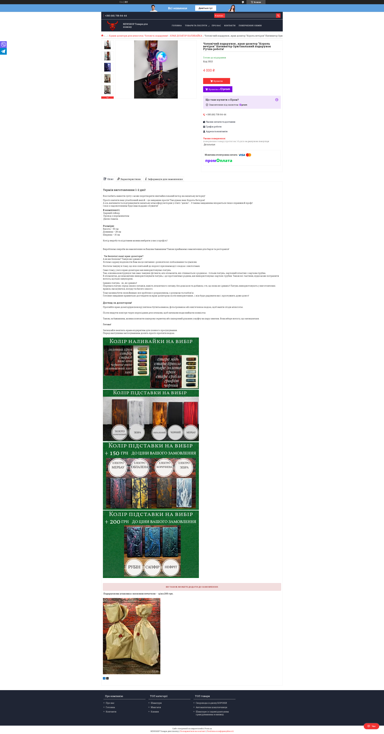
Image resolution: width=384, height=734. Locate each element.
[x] (107, 678)
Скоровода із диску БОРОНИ (211, 703)
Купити (218, 81)
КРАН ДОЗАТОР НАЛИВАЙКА (186, 35)
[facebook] (104, 678)
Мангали (156, 707)
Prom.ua (208, 728)
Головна (177, 25)
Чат (374, 726)
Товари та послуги (196, 25)
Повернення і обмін (250, 25)
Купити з (214, 89)
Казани (155, 711)
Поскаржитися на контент (193, 731)
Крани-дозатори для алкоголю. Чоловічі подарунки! (138, 35)
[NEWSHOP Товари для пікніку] (112, 26)
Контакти (230, 25)
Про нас (216, 25)
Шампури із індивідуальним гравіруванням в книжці (212, 713)
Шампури (156, 703)
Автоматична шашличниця (211, 707)
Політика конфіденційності (220, 731)
